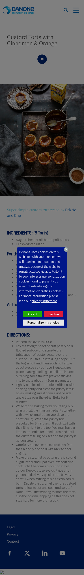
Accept (32, 314)
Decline (53, 314)
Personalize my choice (43, 322)
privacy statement (44, 301)
